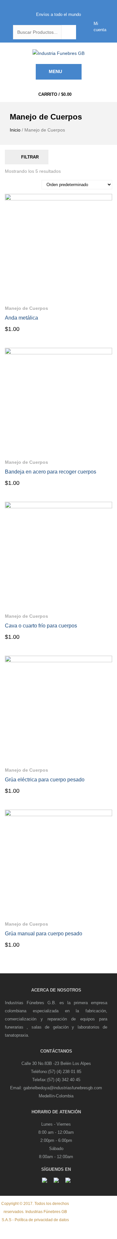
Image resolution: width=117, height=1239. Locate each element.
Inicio (15, 130)
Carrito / (55, 94)
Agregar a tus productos (107, 306)
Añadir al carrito (31, 328)
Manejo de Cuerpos (26, 308)
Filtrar (30, 157)
